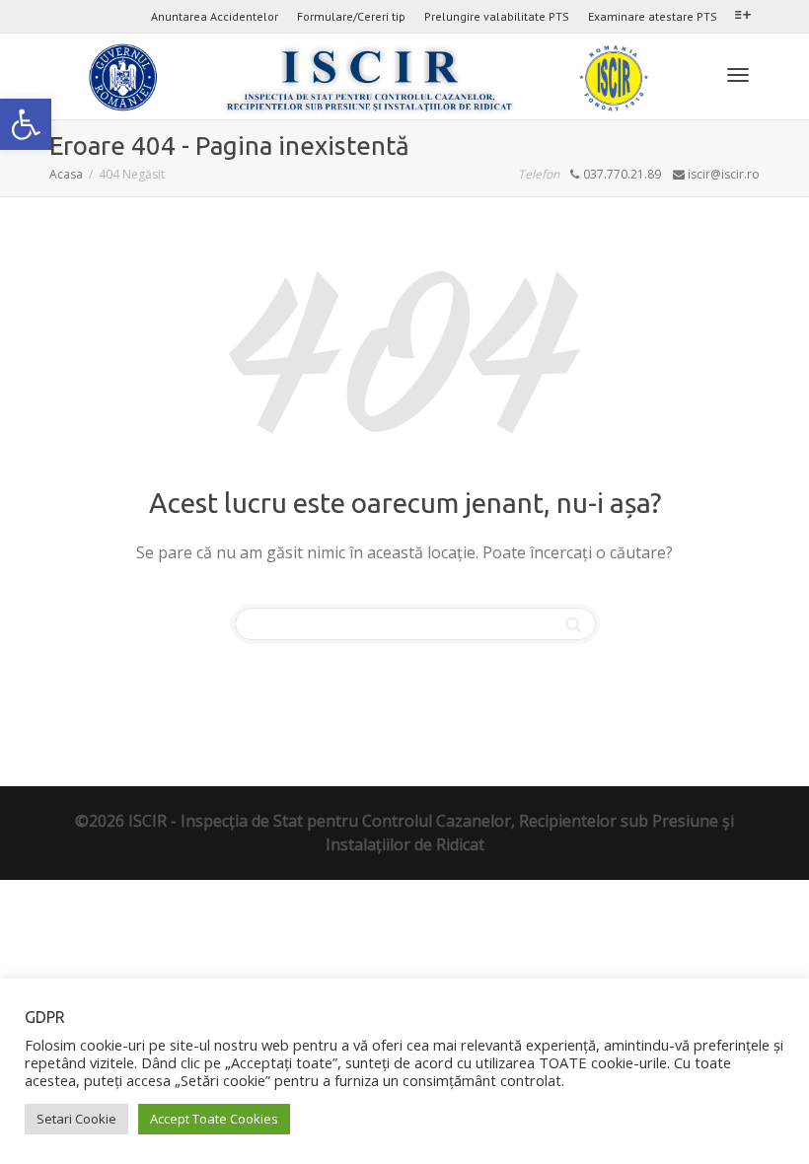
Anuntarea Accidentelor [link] (214, 16)
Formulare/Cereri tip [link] (351, 16)
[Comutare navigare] (738, 75)
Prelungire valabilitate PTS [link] (496, 16)
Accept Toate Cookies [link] (214, 1119)
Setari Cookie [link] (76, 1119)
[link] (25, 124)
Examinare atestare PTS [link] (652, 16)
